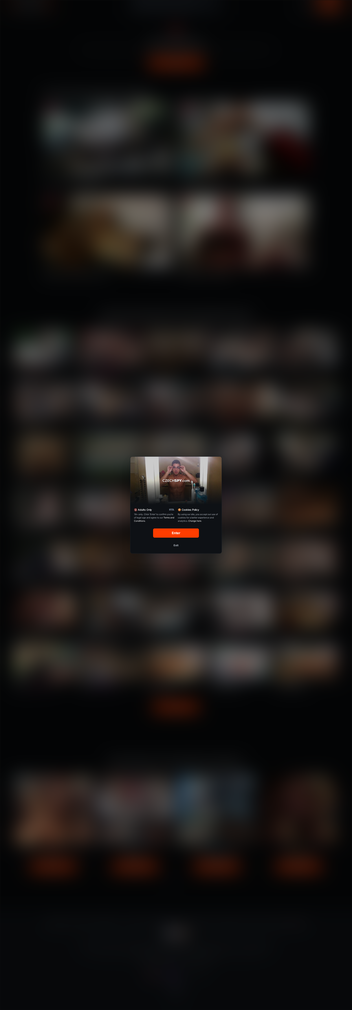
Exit (176, 545)
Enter (176, 533)
